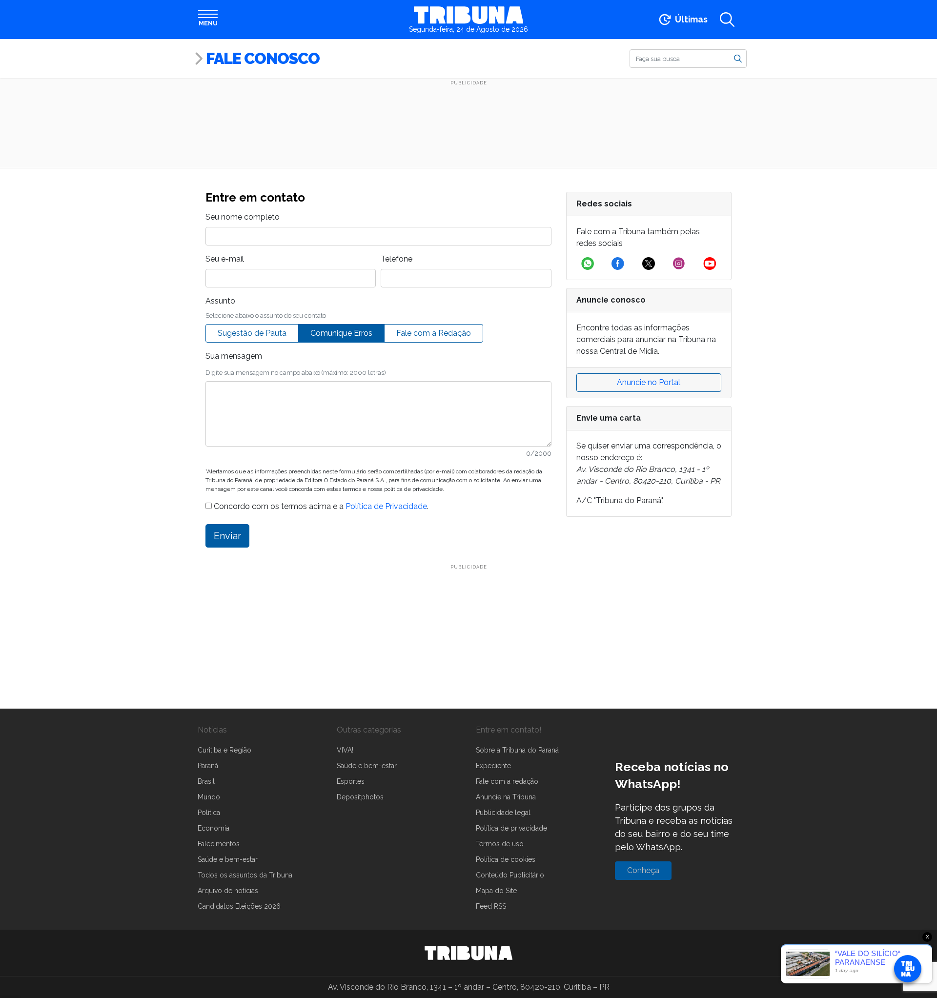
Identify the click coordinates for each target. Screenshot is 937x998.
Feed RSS (491, 906)
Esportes (351, 781)
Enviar (227, 536)
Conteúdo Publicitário (510, 875)
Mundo (209, 797)
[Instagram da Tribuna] (678, 263)
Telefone (396, 259)
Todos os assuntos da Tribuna (245, 875)
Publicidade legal (503, 812)
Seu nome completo (242, 217)
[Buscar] (738, 58)
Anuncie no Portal (648, 382)
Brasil (206, 781)
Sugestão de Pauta (252, 333)
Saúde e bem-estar (228, 859)
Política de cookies (505, 859)
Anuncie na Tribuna (506, 797)
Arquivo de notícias (228, 891)
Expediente (493, 766)
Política (209, 812)
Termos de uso (500, 844)
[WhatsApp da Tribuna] (587, 263)
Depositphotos (360, 797)
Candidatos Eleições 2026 (239, 906)
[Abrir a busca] (727, 19)
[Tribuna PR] (468, 953)
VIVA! (345, 750)
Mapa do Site (496, 891)
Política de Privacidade (386, 506)
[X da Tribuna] (648, 263)
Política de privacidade (511, 828)
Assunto (220, 301)
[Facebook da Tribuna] (617, 263)
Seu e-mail (224, 259)
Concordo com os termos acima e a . (320, 506)
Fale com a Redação (433, 333)
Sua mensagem (233, 356)
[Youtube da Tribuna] (709, 263)
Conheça (643, 870)
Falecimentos (219, 844)
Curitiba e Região (224, 750)
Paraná (208, 766)
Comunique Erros (341, 333)
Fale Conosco (263, 58)
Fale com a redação (507, 781)
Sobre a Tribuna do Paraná (517, 750)
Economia (213, 828)
